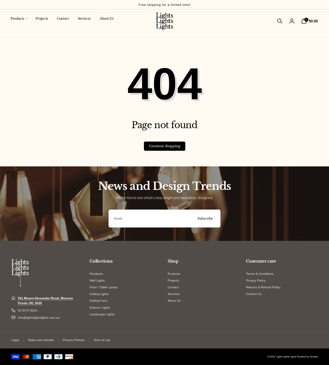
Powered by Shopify (307, 356)
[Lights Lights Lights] (20, 287)
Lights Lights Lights (286, 356)
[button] (18, 18)
